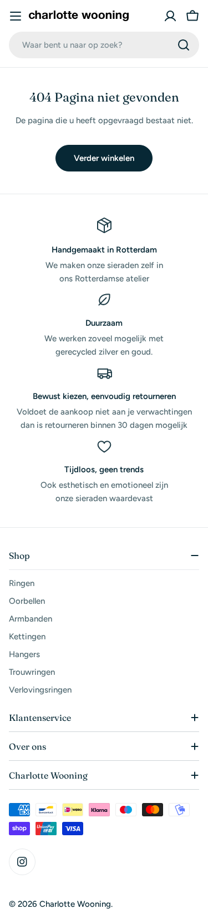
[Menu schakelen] (15, 16)
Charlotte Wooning (75, 904)
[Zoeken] (183, 45)
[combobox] (104, 45)
